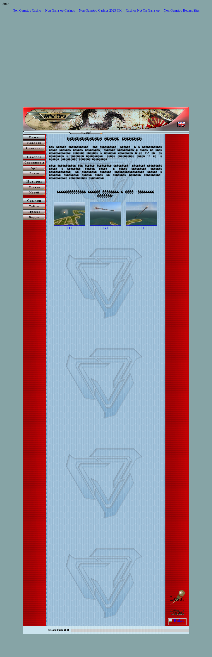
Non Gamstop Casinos (60, 10)
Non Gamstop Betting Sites (182, 10)
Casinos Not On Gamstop (143, 10)
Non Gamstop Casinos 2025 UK (100, 10)
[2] (105, 228)
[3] (141, 228)
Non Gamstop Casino (27, 10)
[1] (69, 228)
